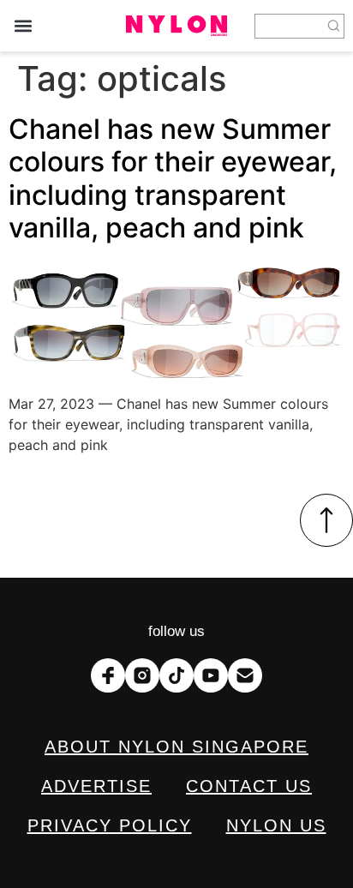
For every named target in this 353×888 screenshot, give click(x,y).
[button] (23, 26)
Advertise (96, 786)
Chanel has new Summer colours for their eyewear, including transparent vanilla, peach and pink (173, 178)
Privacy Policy (109, 825)
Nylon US (276, 825)
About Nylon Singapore (176, 746)
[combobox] (289, 26)
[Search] (334, 26)
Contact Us (249, 786)
